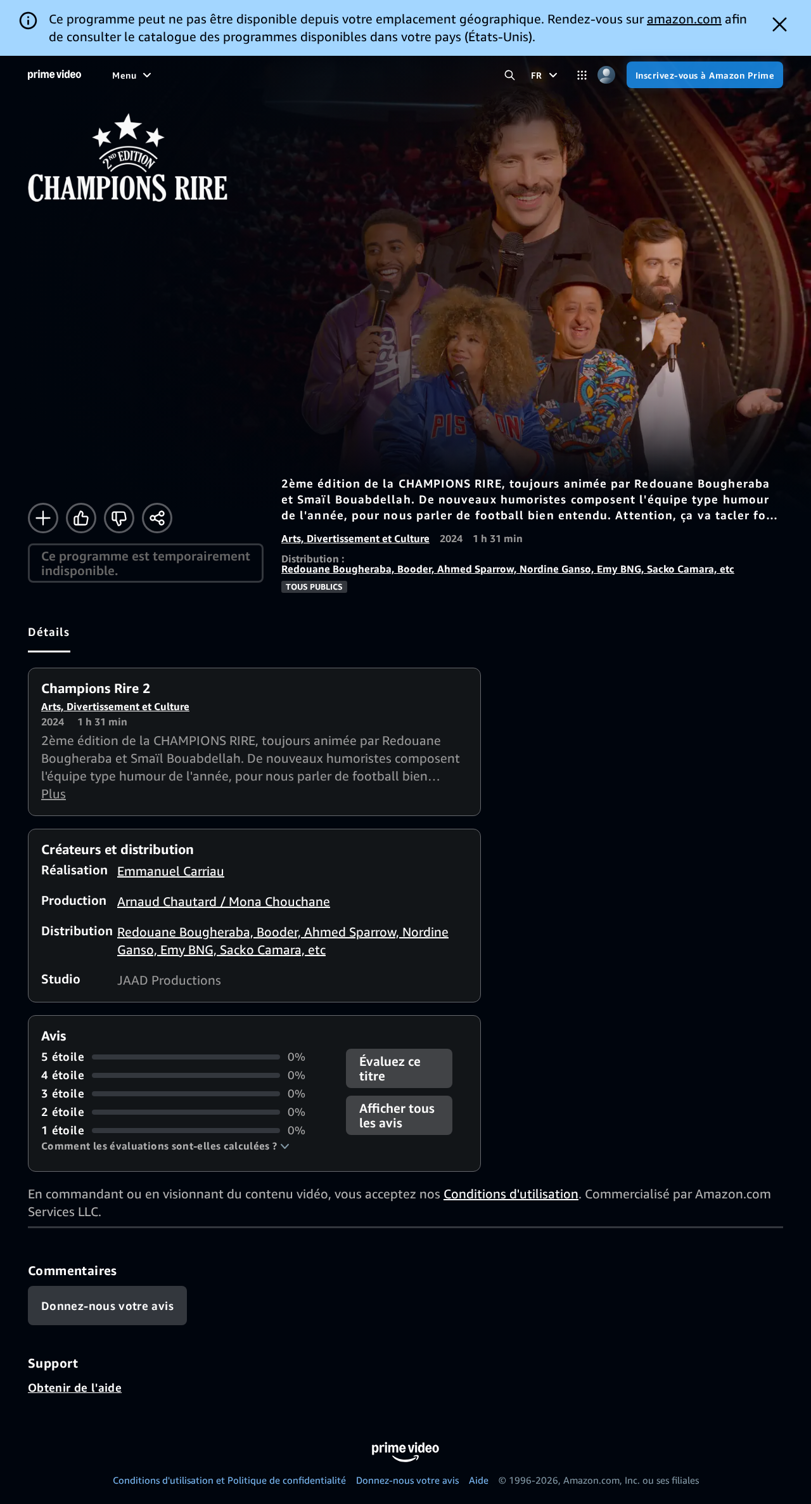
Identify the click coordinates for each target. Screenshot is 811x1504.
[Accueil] (54, 75)
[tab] (49, 631)
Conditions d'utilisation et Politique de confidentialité (229, 1480)
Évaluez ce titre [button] (390, 1068)
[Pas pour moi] (119, 518)
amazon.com (684, 18)
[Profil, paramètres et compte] (606, 75)
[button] (165, 1146)
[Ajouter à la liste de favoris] (43, 518)
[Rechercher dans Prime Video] (509, 75)
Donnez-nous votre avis (407, 1480)
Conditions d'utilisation (511, 1193)
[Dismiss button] (779, 24)
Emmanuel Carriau (170, 871)
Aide (479, 1480)
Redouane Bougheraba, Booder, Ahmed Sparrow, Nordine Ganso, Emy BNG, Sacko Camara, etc (507, 568)
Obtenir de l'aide (75, 1387)
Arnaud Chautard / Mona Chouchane (223, 901)
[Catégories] (582, 75)
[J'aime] (81, 518)
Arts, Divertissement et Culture (355, 538)
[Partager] (157, 518)
